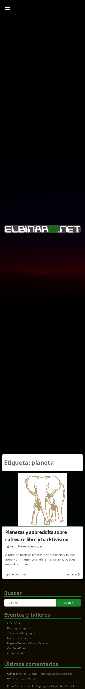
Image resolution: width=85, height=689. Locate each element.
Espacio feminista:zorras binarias (27, 643)
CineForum (14, 623)
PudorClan (13, 686)
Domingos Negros (18, 628)
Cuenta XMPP (15, 653)
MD (12, 546)
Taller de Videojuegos (21, 633)
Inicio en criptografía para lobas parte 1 (49, 686)
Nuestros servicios (19, 638)
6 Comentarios (17, 574)
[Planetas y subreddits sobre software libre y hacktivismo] (42, 500)
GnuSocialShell (16, 648)
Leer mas (71, 574)
